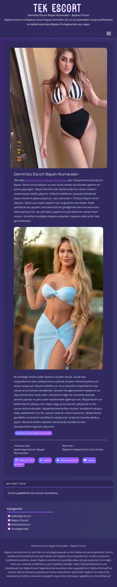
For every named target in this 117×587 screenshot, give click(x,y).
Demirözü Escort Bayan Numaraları (46, 180)
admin (47, 460)
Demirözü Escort (69, 460)
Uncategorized (19, 528)
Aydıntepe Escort (21, 516)
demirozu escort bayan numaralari (33, 433)
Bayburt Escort (19, 520)
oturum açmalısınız (46, 493)
